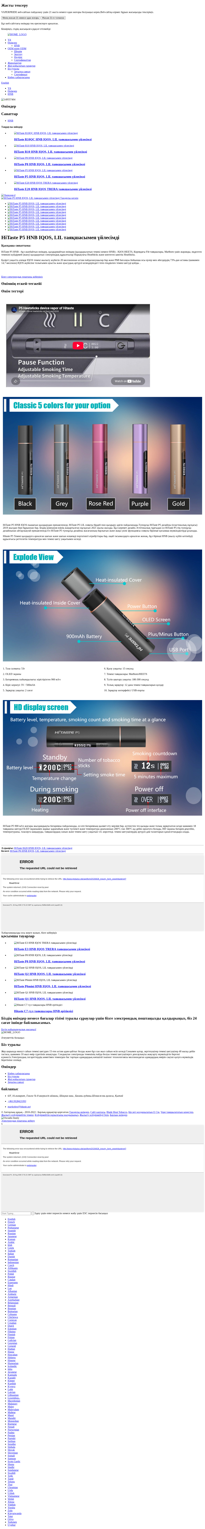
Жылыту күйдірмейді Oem (94, 1115)
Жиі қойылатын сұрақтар (21, 65)
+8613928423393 (17, 1101)
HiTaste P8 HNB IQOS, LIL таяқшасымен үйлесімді (49, 164)
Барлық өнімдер (118, 1115)
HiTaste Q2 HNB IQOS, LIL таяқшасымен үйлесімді (50, 974)
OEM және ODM (17, 48)
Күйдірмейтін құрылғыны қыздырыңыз (56, 1115)
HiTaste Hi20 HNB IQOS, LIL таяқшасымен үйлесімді (43, 848)
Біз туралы (13, 68)
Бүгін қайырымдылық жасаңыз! (18, 1029)
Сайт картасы (97, 1112)
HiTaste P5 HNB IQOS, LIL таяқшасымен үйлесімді (49, 176)
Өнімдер (12, 42)
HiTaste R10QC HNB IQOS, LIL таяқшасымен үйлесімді (53, 139)
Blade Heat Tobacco (117, 1112)
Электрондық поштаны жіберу (18, 1120)
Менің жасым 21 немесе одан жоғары (21, 18)
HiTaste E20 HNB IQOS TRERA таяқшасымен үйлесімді (53, 189)
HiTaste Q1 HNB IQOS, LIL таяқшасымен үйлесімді (50, 998)
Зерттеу (18, 54)
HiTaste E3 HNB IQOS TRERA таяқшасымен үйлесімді (52, 949)
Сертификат (20, 74)
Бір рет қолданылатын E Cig (143, 1112)
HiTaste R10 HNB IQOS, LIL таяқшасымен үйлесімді (50, 151)
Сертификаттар (22, 60)
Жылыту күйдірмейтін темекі (17, 1115)
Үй (9, 39)
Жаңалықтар (14, 63)
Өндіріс (18, 57)
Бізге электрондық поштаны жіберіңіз (22, 276)
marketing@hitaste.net (19, 1106)
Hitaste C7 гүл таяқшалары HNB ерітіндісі (43, 1011)
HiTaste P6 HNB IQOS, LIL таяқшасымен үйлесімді (38, 851)
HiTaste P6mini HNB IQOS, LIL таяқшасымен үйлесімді (52, 986)
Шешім (18, 51)
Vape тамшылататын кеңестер (177, 1112)
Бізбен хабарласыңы (19, 77)
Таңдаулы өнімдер (79, 1112)
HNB (17, 45)
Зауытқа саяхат (22, 71)
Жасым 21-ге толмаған (53, 18)
